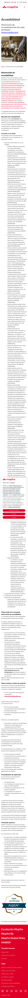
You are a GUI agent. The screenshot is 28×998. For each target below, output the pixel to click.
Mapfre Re (7, 933)
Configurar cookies (14, 510)
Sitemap (4, 958)
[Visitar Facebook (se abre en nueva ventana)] (2, 991)
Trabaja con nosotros (8, 955)
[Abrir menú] (25, 7)
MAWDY (6, 942)
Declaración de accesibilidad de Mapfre (15, 921)
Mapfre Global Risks (13, 938)
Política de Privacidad (14, 507)
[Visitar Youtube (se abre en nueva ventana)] (7, 991)
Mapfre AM (4, 952)
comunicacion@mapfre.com (12, 696)
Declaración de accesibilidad (10, 983)
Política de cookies (7, 974)
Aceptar (14, 517)
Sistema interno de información (11, 967)
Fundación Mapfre (12, 929)
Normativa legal (6, 980)
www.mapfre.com (10, 32)
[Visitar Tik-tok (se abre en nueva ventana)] (25, 991)
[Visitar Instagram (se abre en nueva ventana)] (11, 991)
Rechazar (13, 514)
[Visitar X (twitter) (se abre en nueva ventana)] (21, 991)
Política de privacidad (8, 971)
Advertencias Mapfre (8, 986)
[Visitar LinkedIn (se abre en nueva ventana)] (16, 991)
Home (3, 66)
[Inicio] (3, 7)
